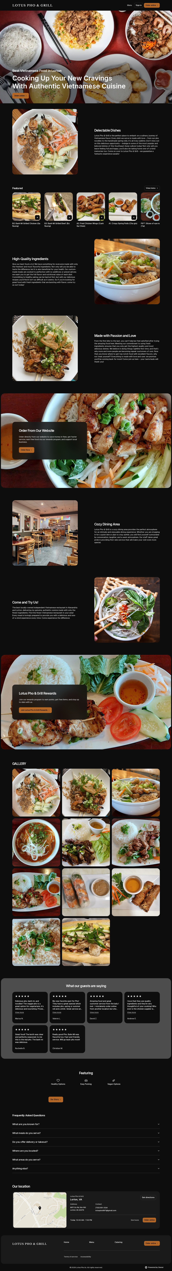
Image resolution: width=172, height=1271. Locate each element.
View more (19, 1012)
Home (66, 1242)
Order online (149, 1220)
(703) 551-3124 (101, 1208)
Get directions (148, 1197)
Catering (118, 1242)
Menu (129, 5)
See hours (135, 1220)
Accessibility (86, 1257)
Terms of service (71, 1257)
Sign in (139, 5)
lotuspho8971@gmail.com (105, 1210)
